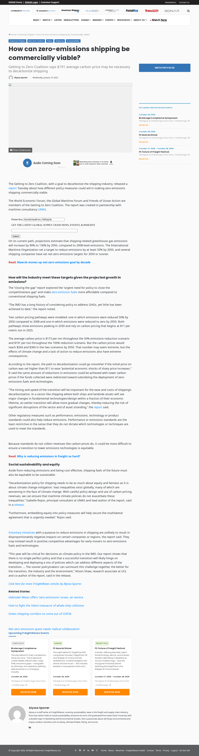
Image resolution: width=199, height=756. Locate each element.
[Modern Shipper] (45, 11)
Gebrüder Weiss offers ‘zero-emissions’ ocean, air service (46, 597)
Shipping (60, 40)
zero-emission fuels (64, 292)
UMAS (42, 209)
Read (36, 19)
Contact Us (184, 2)
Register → (144, 125)
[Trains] (152, 11)
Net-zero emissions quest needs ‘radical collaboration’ (44, 629)
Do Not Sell (184, 750)
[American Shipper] (70, 11)
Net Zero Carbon (36, 40)
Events (109, 19)
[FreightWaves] (20, 11)
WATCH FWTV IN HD (165, 67)
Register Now (29, 692)
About (111, 750)
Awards (97, 19)
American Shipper (26, 34)
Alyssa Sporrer (21, 77)
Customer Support (50, 2)
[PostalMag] (132, 11)
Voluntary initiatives (22, 532)
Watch (46, 19)
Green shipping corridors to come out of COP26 (40, 614)
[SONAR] (172, 11)
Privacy (166, 750)
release (19, 505)
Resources (123, 19)
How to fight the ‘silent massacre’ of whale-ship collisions (46, 605)
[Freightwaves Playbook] (92, 11)
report (13, 188)
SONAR (85, 19)
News (49, 40)
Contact (150, 750)
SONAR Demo (15, 2)
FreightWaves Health (135, 750)
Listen (58, 19)
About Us (139, 19)
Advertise (120, 750)
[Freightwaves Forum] (112, 11)
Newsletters (170, 2)
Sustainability (73, 40)
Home (13, 34)
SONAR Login (31, 2)
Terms (158, 750)
